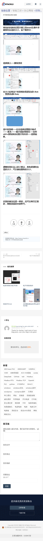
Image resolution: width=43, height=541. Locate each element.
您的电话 (6, 454)
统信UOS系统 (26, 410)
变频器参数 (31, 395)
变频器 (21, 395)
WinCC (30, 384)
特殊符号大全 (7, 304)
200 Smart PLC (9, 369)
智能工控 (17, 11)
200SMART (22, 369)
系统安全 (15, 410)
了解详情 (22, 513)
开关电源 (25, 399)
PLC (5, 384)
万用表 (30, 392)
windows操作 (31, 388)
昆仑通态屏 (8, 403)
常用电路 (16, 399)
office (6, 232)
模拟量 (17, 403)
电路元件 (33, 407)
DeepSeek (7, 377)
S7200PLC (21, 384)
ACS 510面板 (26, 373)
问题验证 (6, 476)
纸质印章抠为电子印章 (10, 285)
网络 (35, 410)
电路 (25, 407)
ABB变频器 (14, 373)
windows (7, 388)
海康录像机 (32, 403)
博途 (15, 395)
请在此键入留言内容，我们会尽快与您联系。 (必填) (21, 430)
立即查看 (22, 508)
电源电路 (18, 407)
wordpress (8, 392)
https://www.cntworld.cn (22, 238)
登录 (29, 347)
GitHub (16, 377)
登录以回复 (38, 326)
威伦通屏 (7, 399)
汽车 (24, 403)
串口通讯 (7, 395)
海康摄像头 (8, 407)
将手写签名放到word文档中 (11, 256)
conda (35, 373)
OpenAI (31, 380)
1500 (6, 373)
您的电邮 (6, 463)
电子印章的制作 (35, 256)
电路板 (6, 410)
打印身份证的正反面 (17, 239)
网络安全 (7, 414)
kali (23, 377)
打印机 (34, 399)
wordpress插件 (19, 392)
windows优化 (18, 388)
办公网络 (28, 11)
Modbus (30, 377)
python (12, 384)
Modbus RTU (9, 380)
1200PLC (31, 369)
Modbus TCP (21, 380)
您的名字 (6, 445)
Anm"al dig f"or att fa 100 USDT (25, 326)
